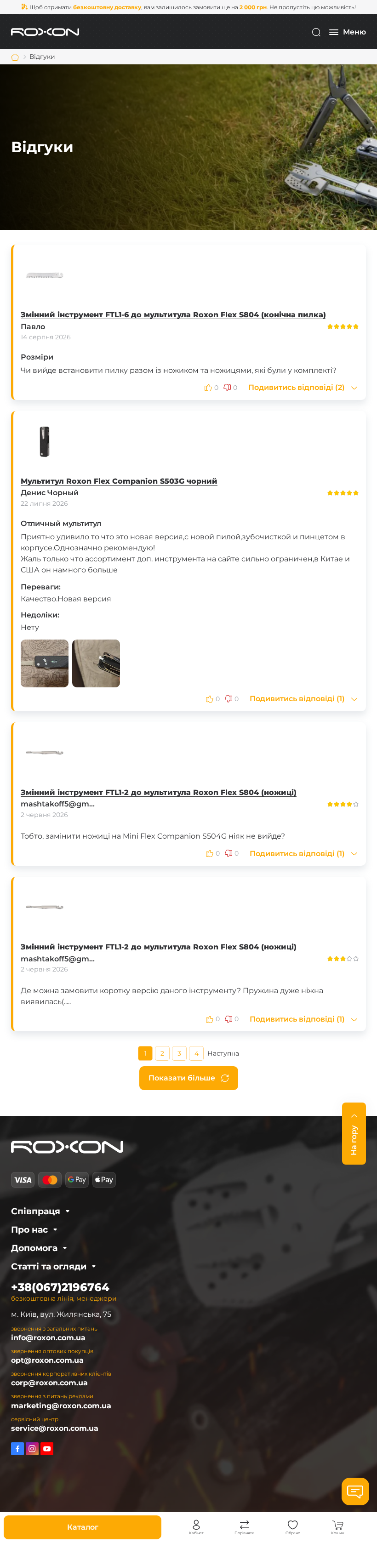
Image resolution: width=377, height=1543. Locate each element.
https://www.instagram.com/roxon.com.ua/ (32, 1448)
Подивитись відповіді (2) (296, 387)
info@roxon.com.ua (48, 1337)
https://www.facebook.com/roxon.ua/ (17, 1448)
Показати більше (182, 1078)
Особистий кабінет (196, 1525)
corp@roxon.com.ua (49, 1382)
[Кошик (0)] (337, 1525)
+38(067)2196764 (60, 1287)
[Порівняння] (244, 1525)
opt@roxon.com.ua (47, 1360)
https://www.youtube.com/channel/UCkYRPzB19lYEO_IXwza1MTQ (46, 1448)
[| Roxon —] (45, 31)
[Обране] (292, 1525)
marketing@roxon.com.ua (61, 1405)
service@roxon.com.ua (54, 1428)
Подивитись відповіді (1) (297, 699)
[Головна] (15, 57)
